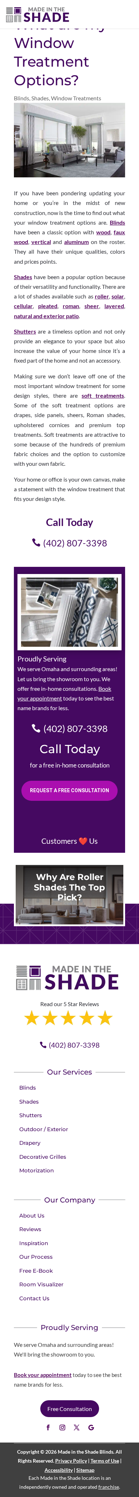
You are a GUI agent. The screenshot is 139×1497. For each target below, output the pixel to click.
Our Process (36, 1256)
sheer (91, 305)
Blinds (21, 98)
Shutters (25, 331)
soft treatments (103, 395)
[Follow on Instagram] (62, 1427)
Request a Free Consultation (69, 790)
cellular (23, 305)
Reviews (30, 1229)
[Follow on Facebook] (48, 1427)
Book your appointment (43, 1375)
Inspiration (33, 1243)
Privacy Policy (71, 1461)
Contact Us (34, 1298)
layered (114, 305)
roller (102, 296)
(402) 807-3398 (75, 542)
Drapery (29, 1142)
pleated (47, 305)
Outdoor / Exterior (43, 1129)
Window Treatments (76, 98)
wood (103, 232)
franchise (108, 1487)
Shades (40, 98)
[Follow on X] (76, 1427)
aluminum (76, 241)
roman (71, 305)
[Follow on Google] (91, 1427)
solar (118, 296)
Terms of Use (105, 1461)
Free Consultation (69, 1408)
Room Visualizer (41, 1284)
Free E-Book (36, 1270)
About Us (32, 1215)
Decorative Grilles (42, 1156)
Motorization (36, 1170)
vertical (41, 241)
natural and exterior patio (46, 315)
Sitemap (85, 1470)
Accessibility (59, 1470)
